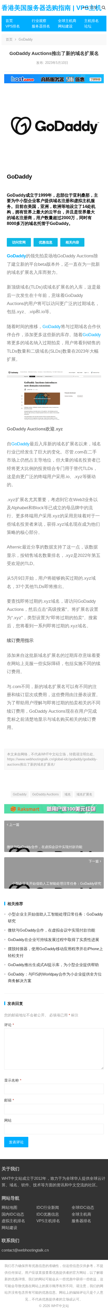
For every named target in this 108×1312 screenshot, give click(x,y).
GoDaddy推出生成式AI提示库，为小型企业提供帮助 (53, 964)
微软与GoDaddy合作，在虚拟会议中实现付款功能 (51, 930)
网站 (8, 1120)
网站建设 (65, 26)
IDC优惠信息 (47, 1214)
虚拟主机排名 (13, 1221)
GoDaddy (26, 39)
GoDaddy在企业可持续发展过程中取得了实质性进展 (53, 939)
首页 (9, 21)
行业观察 (39, 21)
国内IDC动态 (13, 1214)
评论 (9, 1025)
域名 (67, 794)
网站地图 (9, 1207)
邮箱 (9, 1100)
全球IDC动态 (83, 1207)
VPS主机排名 (48, 1221)
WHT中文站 (60, 1306)
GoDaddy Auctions (45, 794)
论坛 (87, 26)
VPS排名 (13, 26)
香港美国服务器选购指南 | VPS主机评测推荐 (51, 15)
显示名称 (12, 1080)
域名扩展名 (84, 794)
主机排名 (91, 21)
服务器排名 (41, 26)
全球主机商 (67, 21)
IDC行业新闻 (47, 1207)
